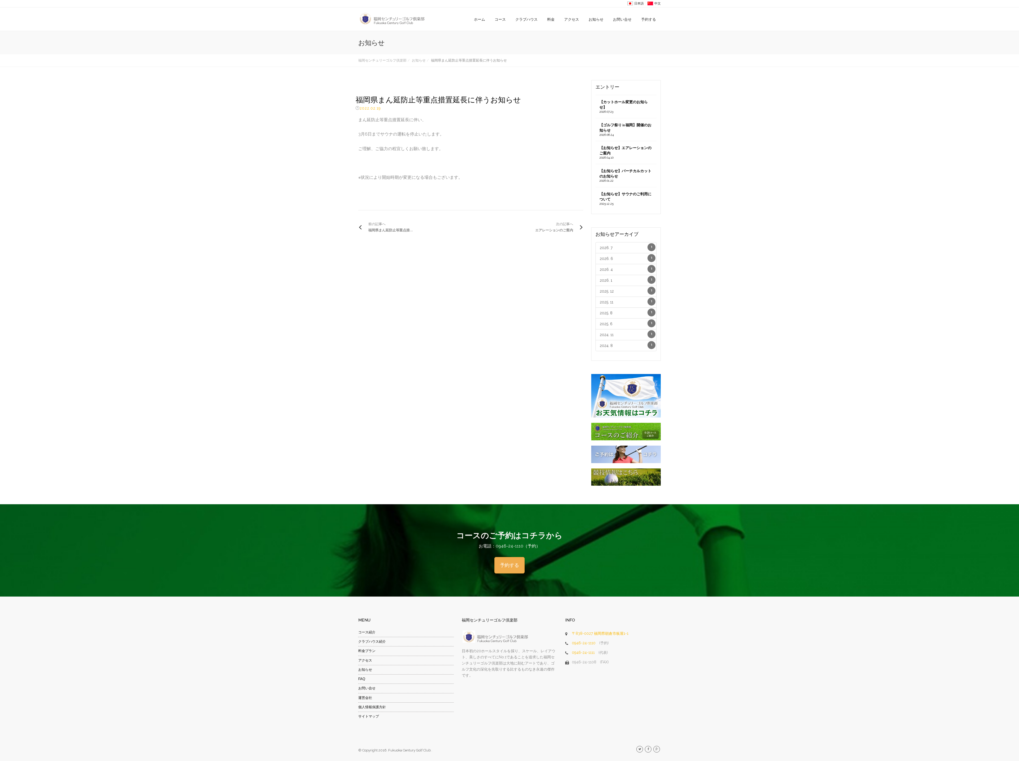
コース (500, 19)
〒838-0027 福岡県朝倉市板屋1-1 (600, 633)
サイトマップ (368, 716)
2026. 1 (626, 280)
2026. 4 (626, 269)
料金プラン (366, 651)
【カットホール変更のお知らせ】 (623, 107)
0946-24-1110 (583, 643)
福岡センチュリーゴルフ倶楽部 (382, 60)
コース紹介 (366, 632)
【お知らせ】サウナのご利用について (625, 199)
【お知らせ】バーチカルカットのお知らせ (625, 175)
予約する (648, 19)
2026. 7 (626, 247)
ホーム (479, 19)
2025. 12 (626, 291)
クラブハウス (526, 19)
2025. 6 (626, 323)
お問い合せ (622, 19)
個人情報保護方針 (372, 707)
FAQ (361, 679)
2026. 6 (626, 258)
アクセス (571, 19)
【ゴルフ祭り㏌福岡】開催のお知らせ (625, 130)
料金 (551, 19)
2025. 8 (626, 313)
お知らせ (596, 19)
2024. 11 (626, 334)
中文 (657, 3)
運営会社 (365, 698)
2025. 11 (626, 302)
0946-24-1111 (583, 652)
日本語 (639, 3)
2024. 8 (626, 345)
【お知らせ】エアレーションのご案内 (625, 152)
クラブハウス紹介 (372, 641)
